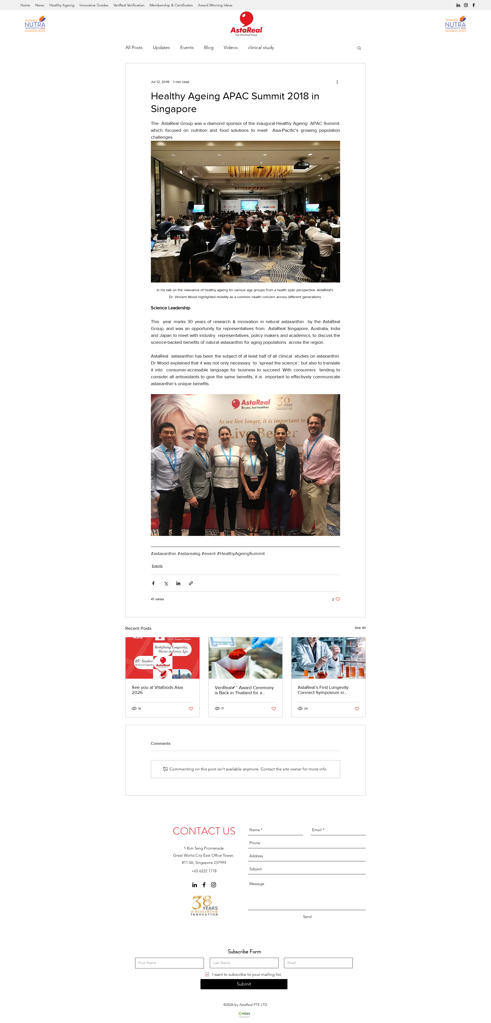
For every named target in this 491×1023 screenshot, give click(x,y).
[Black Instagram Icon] (465, 5)
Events (187, 47)
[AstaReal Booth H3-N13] (162, 658)
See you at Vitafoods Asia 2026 (157, 690)
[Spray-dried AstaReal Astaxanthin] (246, 658)
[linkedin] (458, 5)
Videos (231, 47)
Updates (161, 47)
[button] (359, 48)
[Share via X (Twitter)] (165, 583)
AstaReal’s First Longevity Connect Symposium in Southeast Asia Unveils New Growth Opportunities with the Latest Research (328, 690)
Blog (209, 47)
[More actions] (337, 82)
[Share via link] (190, 583)
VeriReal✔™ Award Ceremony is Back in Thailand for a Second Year (244, 690)
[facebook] (473, 5)
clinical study (261, 47)
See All (360, 628)
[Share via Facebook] (153, 583)
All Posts (134, 47)
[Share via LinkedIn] (178, 583)
